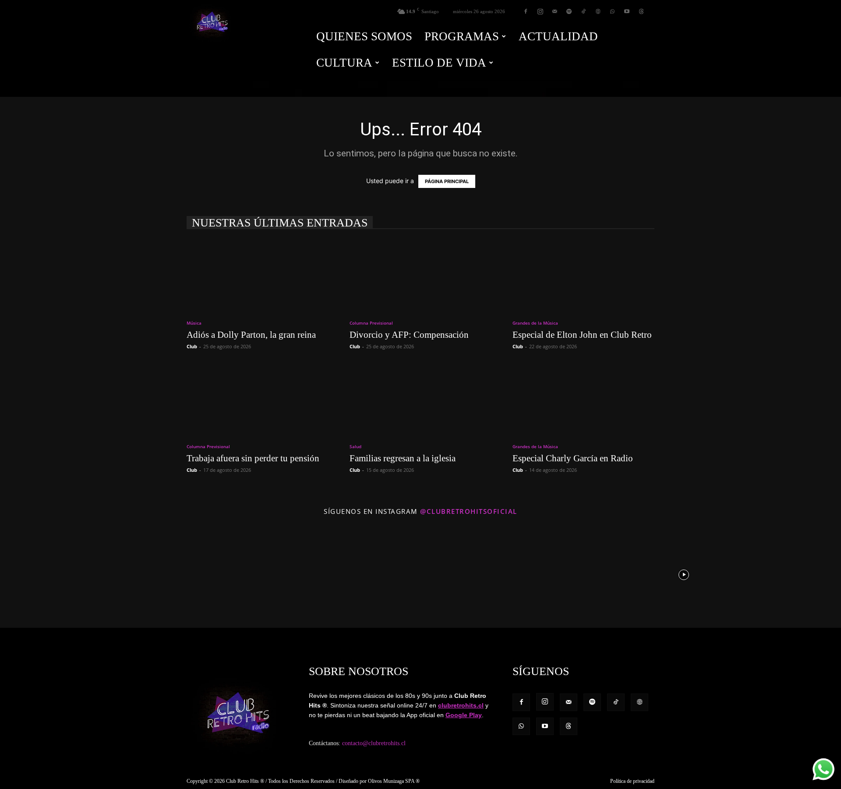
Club (192, 346)
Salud (355, 446)
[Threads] (641, 11)
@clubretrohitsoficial (468, 511)
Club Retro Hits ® (245, 781)
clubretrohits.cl (461, 705)
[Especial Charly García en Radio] (583, 399)
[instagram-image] (52, 574)
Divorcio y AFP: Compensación (409, 334)
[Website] (597, 11)
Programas (461, 36)
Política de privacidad (632, 781)
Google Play (463, 714)
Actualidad (558, 36)
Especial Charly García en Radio (572, 458)
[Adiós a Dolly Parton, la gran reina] (258, 276)
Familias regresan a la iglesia (403, 458)
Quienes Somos (364, 36)
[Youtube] (626, 11)
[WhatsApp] (612, 11)
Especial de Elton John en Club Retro (582, 334)
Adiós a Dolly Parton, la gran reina (251, 334)
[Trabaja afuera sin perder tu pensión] (258, 399)
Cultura (344, 62)
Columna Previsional (371, 323)
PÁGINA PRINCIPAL (447, 181)
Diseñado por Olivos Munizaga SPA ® (379, 781)
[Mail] (554, 11)
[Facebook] (525, 11)
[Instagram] (540, 11)
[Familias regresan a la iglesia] (420, 399)
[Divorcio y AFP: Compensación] (420, 276)
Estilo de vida (439, 62)
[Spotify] (569, 11)
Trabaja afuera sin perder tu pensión (253, 458)
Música (194, 323)
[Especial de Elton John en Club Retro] (583, 276)
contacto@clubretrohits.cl (374, 743)
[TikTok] (583, 11)
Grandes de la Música (535, 323)
